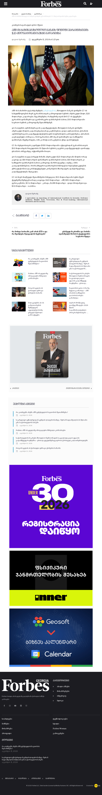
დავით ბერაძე (18, 39)
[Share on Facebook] (36, 216)
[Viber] (26, 705)
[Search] (85, 4)
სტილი (56, 724)
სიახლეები (7, 719)
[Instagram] (9, 705)
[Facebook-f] (4, 705)
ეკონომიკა (38, 14)
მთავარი (15, 14)
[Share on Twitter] (42, 216)
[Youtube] (15, 705)
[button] (5, 4)
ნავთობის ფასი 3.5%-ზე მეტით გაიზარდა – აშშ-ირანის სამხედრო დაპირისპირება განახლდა (79, 293)
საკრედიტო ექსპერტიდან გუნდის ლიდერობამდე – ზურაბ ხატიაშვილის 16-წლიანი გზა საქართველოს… (79, 263)
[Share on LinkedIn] (48, 216)
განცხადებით (49, 111)
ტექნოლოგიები (60, 719)
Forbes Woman (59, 729)
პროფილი (6, 733)
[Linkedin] (20, 705)
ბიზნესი (5, 724)
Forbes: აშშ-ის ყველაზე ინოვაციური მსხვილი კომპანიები (38, 276)
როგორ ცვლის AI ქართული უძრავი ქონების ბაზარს (35, 290)
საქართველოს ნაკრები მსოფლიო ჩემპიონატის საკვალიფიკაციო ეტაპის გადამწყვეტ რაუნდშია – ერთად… (79, 278)
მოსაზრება (7, 729)
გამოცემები (58, 733)
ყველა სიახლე (26, 14)
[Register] (91, 3)
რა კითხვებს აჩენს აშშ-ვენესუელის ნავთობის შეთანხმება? (38, 261)
